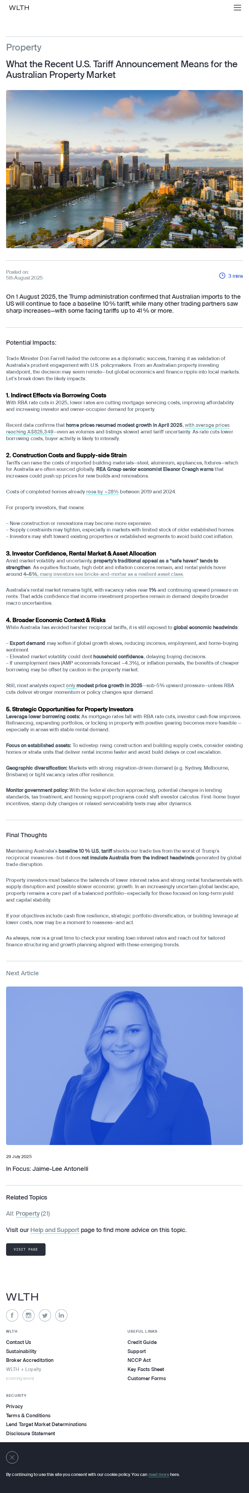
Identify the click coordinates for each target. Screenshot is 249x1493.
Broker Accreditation (29, 1360)
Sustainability (21, 1351)
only (71, 686)
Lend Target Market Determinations (46, 1424)
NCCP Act (139, 1360)
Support (137, 1351)
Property (27, 1214)
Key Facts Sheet (146, 1369)
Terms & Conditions (28, 1416)
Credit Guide (142, 1342)
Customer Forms (147, 1378)
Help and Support (54, 1230)
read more (158, 1475)
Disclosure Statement (30, 1434)
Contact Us (18, 1342)
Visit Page (26, 1249)
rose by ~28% (102, 492)
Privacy (14, 1406)
